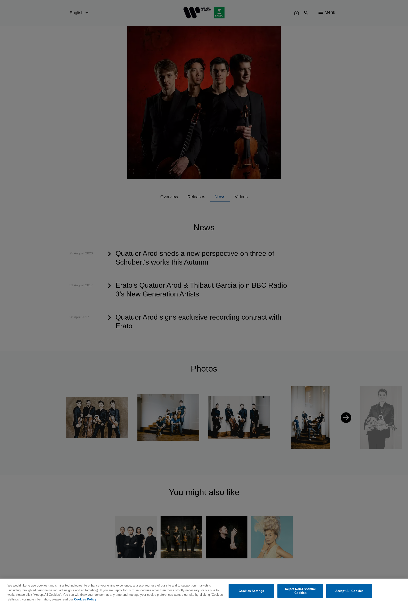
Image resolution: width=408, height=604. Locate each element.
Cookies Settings (251, 591)
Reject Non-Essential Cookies (300, 591)
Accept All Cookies (349, 591)
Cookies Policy (85, 599)
